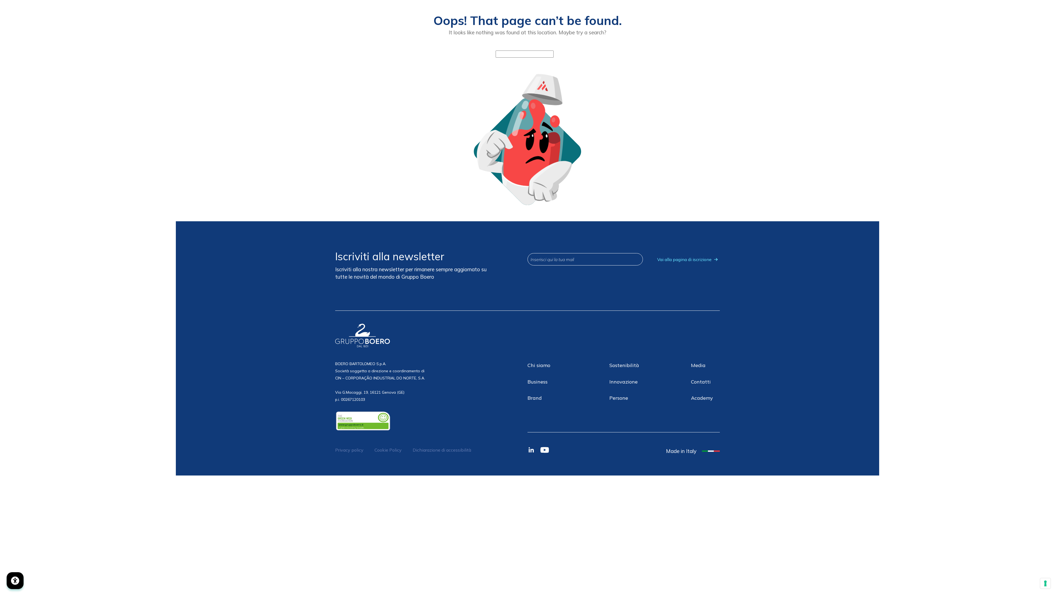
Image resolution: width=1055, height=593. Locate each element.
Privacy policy (349, 450)
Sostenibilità (624, 365)
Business (538, 382)
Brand (535, 398)
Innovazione (623, 382)
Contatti (701, 382)
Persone (618, 398)
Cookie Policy (388, 450)
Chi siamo (539, 365)
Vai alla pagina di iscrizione (684, 259)
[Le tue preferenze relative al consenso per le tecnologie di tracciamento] (1045, 583)
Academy (702, 398)
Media (698, 365)
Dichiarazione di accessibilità (442, 450)
